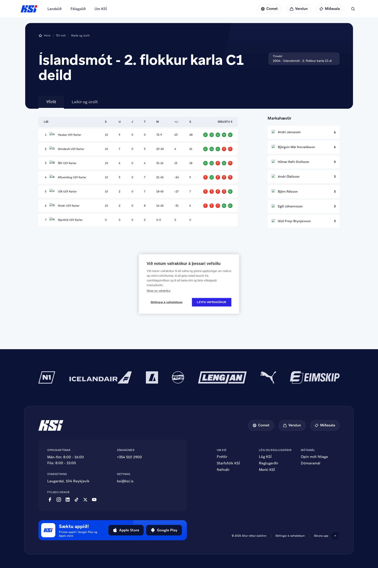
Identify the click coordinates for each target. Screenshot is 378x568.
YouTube (94, 499)
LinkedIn (67, 499)
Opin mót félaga (314, 457)
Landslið (54, 8)
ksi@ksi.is (125, 481)
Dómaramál (310, 463)
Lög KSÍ (265, 457)
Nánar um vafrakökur (158, 290)
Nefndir (223, 470)
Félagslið (78, 8)
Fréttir (222, 457)
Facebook (50, 499)
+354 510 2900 (129, 457)
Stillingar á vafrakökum (290, 535)
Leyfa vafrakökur (211, 302)
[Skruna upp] (335, 535)
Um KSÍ (100, 8)
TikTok (76, 499)
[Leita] (352, 8)
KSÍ (29, 8)
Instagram (58, 499)
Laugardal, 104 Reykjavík (68, 481)
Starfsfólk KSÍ (228, 463)
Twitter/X (85, 499)
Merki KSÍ (267, 470)
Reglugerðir (268, 463)
